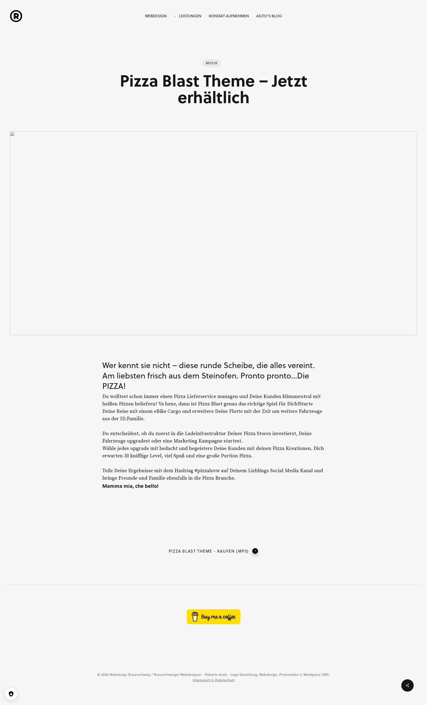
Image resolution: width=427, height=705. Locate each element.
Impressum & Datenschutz (214, 680)
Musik (212, 63)
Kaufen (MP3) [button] (233, 551)
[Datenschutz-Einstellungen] (11, 694)
